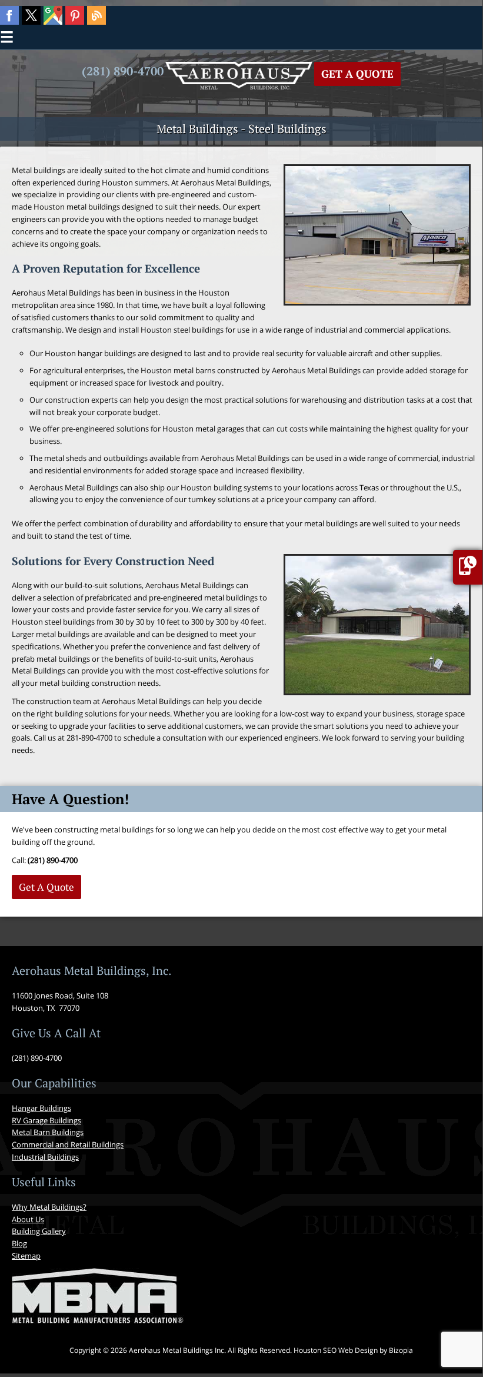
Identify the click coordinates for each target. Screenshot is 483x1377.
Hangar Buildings (41, 1108)
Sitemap (26, 1255)
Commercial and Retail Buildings (68, 1144)
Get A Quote (357, 74)
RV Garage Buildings (46, 1120)
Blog (19, 1243)
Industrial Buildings (45, 1157)
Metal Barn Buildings (48, 1132)
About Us (28, 1219)
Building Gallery (39, 1231)
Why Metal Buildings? (49, 1207)
